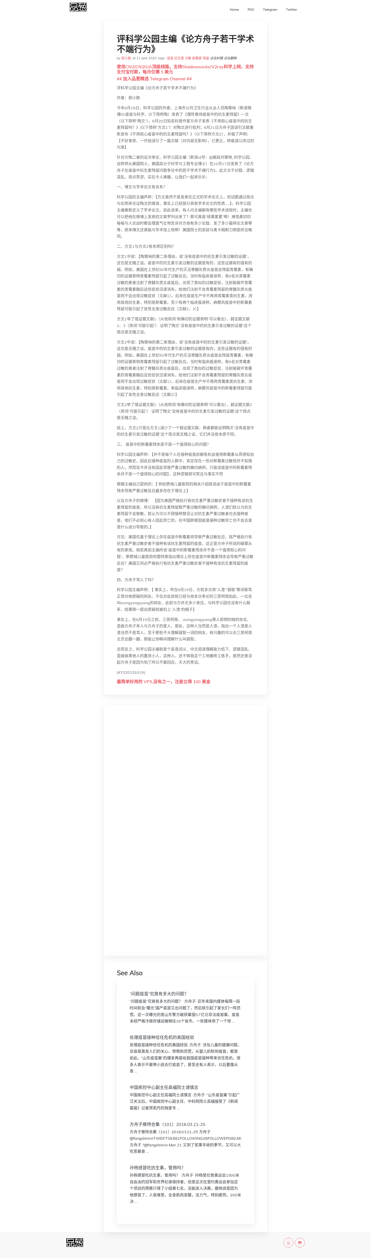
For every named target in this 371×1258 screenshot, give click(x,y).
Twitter (291, 10)
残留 (206, 58)
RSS (251, 10)
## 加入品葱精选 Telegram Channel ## (154, 78)
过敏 (188, 58)
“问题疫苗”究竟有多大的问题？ (159, 993)
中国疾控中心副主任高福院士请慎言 (164, 1087)
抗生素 (179, 58)
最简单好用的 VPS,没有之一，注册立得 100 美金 (163, 681)
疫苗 (170, 58)
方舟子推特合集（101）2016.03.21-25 (167, 1124)
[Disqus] (185, 776)
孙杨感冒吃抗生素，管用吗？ (158, 1167)
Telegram (270, 10)
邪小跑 (126, 58)
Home (234, 10)
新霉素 (197, 58)
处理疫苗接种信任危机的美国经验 (162, 1037)
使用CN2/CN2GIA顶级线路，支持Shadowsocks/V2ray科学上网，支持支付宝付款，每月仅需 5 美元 (185, 69)
